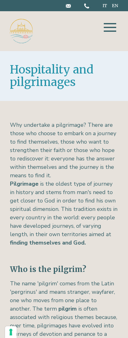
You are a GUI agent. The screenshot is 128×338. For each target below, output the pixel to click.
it (105, 5)
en (115, 5)
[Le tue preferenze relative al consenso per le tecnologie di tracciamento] (11, 332)
